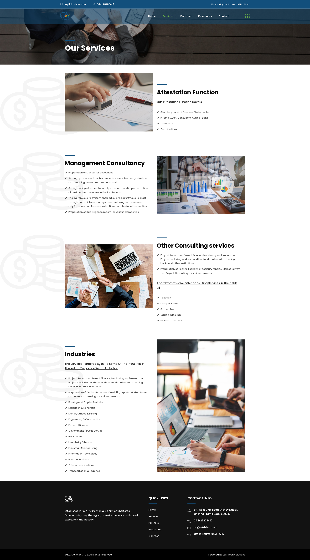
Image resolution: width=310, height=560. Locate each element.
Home (152, 16)
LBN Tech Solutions (234, 554)
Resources (205, 16)
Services (168, 16)
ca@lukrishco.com (75, 4)
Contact (224, 16)
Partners (185, 16)
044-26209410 (105, 4)
